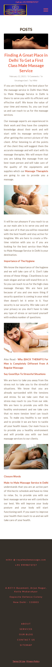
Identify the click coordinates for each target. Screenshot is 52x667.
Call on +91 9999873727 (27, 2)
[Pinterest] (40, 550)
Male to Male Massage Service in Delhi (26, 482)
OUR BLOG (26, 634)
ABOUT (26, 623)
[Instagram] (26, 550)
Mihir (35, 80)
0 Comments (33, 76)
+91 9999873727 (26, 565)
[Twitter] (19, 550)
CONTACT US (26, 639)
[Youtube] (33, 550)
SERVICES (26, 629)
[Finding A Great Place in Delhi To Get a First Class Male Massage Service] (26, 41)
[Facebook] (12, 550)
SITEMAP (26, 645)
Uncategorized (21, 80)
